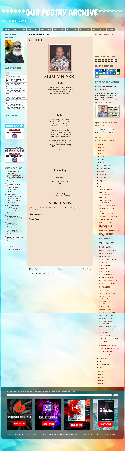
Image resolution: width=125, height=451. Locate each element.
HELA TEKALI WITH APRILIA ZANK (106, 193)
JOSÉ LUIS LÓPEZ (10, 101)
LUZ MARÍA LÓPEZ (106, 275)
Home (7, 29)
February (102, 364)
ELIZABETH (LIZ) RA (15, 76)
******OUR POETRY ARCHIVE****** (61, 12)
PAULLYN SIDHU (10, 98)
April (101, 358)
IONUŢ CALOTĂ (105, 247)
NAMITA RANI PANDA (107, 293)
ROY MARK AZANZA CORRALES (107, 322)
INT (94, 29)
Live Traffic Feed (16, 72)
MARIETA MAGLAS (106, 278)
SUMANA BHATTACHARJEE (109, 339)
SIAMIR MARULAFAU (107, 330)
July (100, 181)
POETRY (37, 210)
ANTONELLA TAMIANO (108, 217)
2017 (36, 29)
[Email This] (69, 208)
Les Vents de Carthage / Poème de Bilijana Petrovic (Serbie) (15, 177)
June (101, 184)
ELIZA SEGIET (104, 239)
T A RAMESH (104, 342)
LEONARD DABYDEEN (107, 259)
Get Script (10, 110)
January (102, 367)
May (101, 187)
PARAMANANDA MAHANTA (105, 302)
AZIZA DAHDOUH (105, 220)
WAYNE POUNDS (105, 351)
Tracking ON (21, 110)
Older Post (87, 269)
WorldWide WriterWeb (15, 237)
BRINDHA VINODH (106, 223)
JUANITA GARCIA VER (11, 95)
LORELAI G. (103, 268)
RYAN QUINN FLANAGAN (108, 326)
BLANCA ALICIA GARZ (11, 84)
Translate (110, 132)
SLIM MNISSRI (104, 333)
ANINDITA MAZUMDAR (108, 209)
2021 (62, 29)
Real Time (15, 110)
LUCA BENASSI (105, 272)
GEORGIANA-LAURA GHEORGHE (107, 243)
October (102, 171)
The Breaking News (13, 225)
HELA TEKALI (104, 197)
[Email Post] (64, 207)
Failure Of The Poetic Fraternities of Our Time (14, 210)
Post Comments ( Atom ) (46, 273)
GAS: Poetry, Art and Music (14, 185)
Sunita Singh (11, 239)
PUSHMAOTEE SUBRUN (108, 312)
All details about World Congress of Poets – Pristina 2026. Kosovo (14, 198)
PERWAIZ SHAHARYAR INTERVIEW (105, 88)
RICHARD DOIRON (106, 318)
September (103, 174)
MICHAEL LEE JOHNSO (12, 108)
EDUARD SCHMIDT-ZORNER (106, 235)
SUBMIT (15, 29)
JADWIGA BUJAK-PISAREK (109, 250)
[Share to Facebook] (75, 208)
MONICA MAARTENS (107, 284)
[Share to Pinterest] (78, 208)
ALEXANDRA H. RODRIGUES (105, 202)
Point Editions (12, 230)
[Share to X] (73, 208)
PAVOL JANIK (104, 306)
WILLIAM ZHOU (105, 354)
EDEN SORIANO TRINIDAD (109, 231)
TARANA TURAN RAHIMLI (109, 348)
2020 (55, 29)
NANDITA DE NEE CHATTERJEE (105, 297)
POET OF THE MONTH (13, 250)
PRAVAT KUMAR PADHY (108, 309)
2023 (75, 29)
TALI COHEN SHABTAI (107, 345)
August (101, 177)
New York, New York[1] (14, 218)
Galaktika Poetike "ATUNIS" (13, 172)
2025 (88, 29)
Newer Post (33, 269)
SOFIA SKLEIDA (105, 336)
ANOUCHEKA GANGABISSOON (106, 213)
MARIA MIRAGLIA (10, 91)
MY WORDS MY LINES (13, 206)
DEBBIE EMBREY (10, 88)
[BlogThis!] (71, 208)
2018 (42, 29)
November (102, 168)
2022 (68, 29)
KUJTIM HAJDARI (105, 256)
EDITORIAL (9, 247)
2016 (29, 29)
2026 (99, 144)
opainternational (12, 216)
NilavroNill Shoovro (105, 189)
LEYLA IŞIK (103, 262)
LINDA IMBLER (104, 265)
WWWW (111, 29)
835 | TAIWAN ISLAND (14, 232)
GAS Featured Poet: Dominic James (13, 188)
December (102, 165)
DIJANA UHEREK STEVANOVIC (105, 227)
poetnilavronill (12, 223)
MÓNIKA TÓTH (104, 287)
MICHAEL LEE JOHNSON (108, 281)
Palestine (102, 29)
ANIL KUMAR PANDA (107, 206)
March (101, 361)
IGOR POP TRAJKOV (11, 105)
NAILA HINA (103, 290)
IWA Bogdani (11, 194)
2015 (23, 29)
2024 (81, 29)
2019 (49, 29)
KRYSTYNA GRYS (105, 253)
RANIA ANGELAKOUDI (107, 315)
